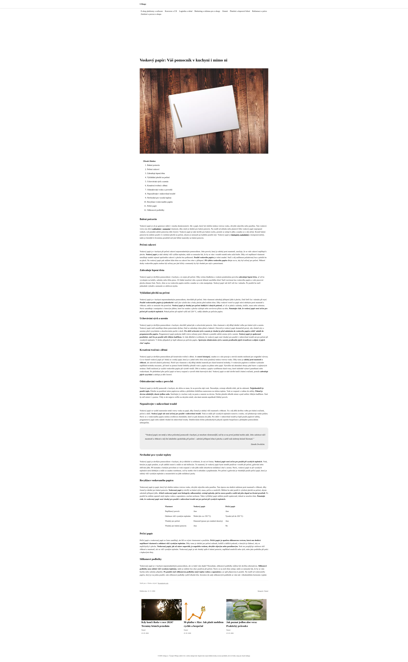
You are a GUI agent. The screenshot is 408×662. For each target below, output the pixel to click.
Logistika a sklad (185, 11)
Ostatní (225, 11)
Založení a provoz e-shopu (151, 14)
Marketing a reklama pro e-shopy (207, 11)
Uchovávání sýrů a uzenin (157, 181)
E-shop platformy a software (152, 11)
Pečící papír (152, 206)
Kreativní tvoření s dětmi (157, 185)
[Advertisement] (204, 31)
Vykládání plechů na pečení (158, 177)
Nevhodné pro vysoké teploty (159, 198)
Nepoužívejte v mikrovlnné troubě (161, 194)
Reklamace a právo (259, 11)
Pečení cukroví (153, 169)
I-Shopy (143, 4)
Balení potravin (153, 165)
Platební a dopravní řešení (240, 11)
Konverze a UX (171, 11)
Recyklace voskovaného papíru (160, 202)
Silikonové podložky (155, 210)
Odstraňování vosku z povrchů (159, 190)
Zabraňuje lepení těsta (156, 173)
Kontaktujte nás (163, 583)
